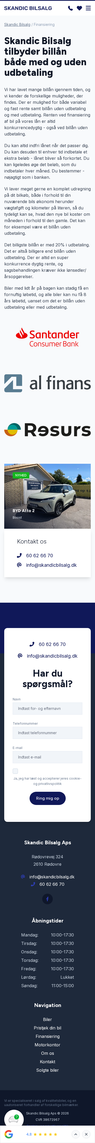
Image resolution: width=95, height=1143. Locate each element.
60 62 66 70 (39, 555)
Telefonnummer (25, 723)
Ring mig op (47, 798)
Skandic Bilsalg (17, 24)
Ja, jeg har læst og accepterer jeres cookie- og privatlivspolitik (47, 781)
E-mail (17, 748)
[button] (14, 1124)
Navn (17, 699)
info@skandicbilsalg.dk (51, 565)
